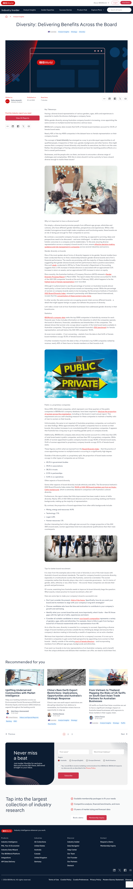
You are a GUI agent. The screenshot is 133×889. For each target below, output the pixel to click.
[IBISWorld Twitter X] (119, 870)
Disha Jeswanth (16, 100)
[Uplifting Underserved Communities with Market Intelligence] (24, 685)
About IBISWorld (100, 3)
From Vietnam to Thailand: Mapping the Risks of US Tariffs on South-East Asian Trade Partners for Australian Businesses (107, 696)
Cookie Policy (65, 880)
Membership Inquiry (108, 846)
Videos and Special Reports (29, 717)
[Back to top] (128, 884)
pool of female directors (84, 641)
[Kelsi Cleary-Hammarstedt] (7, 713)
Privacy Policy (90, 768)
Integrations (6, 858)
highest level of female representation (59, 282)
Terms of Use (54, 880)
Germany (37, 862)
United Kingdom (40, 858)
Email (125, 99)
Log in (115, 3)
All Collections (40, 842)
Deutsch (70, 866)
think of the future (78, 600)
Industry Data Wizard (9, 850)
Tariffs (123, 723)
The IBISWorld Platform (10, 854)
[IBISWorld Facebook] (125, 870)
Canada (37, 854)
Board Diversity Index (90, 449)
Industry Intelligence (9, 842)
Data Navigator (73, 846)
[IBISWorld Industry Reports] (8, 3)
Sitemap (128, 880)
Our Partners (72, 862)
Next (123, 734)
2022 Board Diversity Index (55, 293)
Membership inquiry (96, 818)
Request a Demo (106, 842)
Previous (11, 734)
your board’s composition (89, 618)
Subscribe (68, 776)
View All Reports (22, 118)
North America (111, 760)
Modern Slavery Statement (113, 880)
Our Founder (72, 858)
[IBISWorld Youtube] (130, 870)
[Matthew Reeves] (49, 715)
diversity (82, 32)
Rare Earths (52, 724)
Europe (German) (94, 760)
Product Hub (82, 10)
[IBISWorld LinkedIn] (114, 870)
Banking (9, 721)
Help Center (72, 850)
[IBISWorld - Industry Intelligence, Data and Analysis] (6, 831)
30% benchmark (100, 327)
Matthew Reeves (58, 714)
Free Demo (126, 3)
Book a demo (78, 818)
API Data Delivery (8, 862)
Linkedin (109, 99)
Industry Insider (11, 10)
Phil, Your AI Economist (10, 846)
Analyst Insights (29, 10)
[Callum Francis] (91, 718)
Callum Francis (100, 716)
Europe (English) (77, 760)
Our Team (71, 854)
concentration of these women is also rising (74, 296)
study (54, 265)
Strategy (74, 32)
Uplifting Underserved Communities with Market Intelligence (20, 693)
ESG (15, 721)
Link (104, 99)
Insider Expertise (47, 10)
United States (13, 717)
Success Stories (65, 10)
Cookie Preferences (80, 880)
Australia (53, 32)
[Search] (109, 10)
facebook (115, 99)
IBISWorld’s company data (55, 317)
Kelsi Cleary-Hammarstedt (20, 711)
